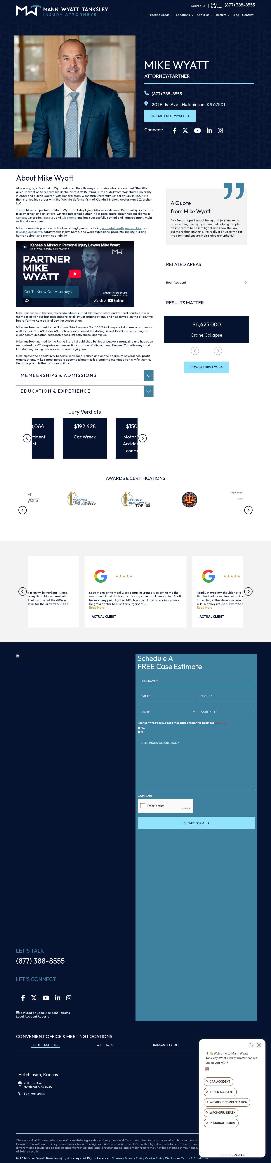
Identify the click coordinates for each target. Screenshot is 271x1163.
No (126, 591)
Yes (144, 591)
